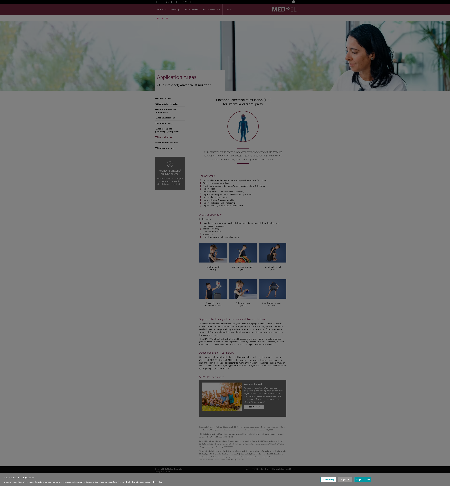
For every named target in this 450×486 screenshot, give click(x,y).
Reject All (345, 479)
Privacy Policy (157, 482)
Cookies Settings (328, 479)
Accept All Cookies (363, 479)
